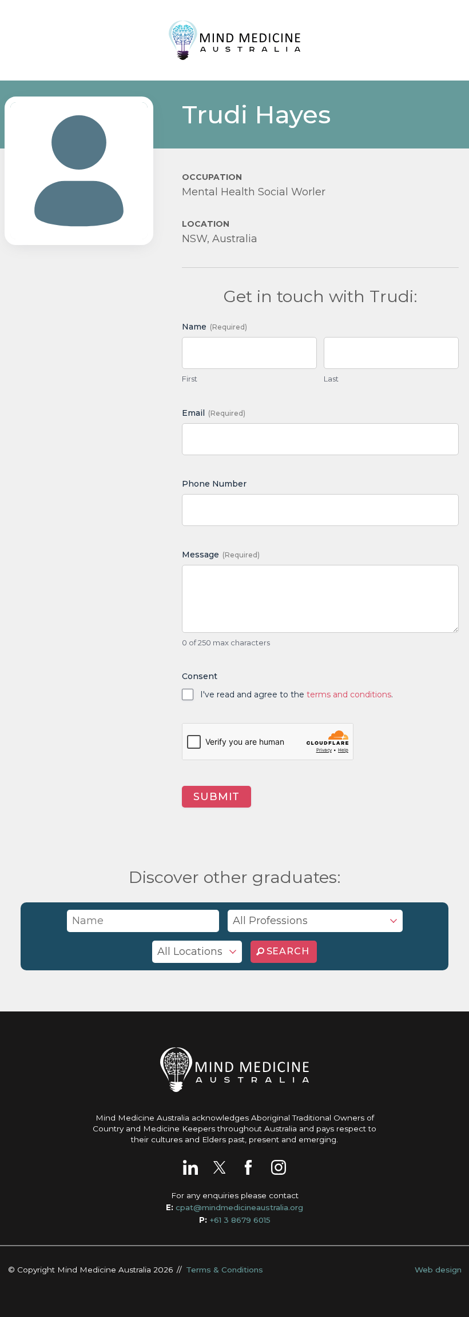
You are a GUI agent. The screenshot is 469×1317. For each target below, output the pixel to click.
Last (331, 378)
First (189, 378)
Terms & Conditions (224, 1269)
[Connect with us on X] (219, 1167)
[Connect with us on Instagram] (278, 1167)
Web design (438, 1269)
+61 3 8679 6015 (240, 1219)
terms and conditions (349, 694)
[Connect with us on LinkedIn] (190, 1167)
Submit (216, 796)
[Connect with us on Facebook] (248, 1167)
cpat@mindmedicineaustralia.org (239, 1207)
